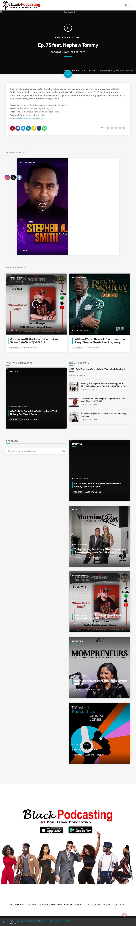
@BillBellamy (37, 118)
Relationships (80, 544)
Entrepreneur (80, 676)
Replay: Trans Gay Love (86, 749)
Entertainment (104, 71)
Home (66, 71)
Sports (77, 610)
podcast (56, 52)
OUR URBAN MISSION (102, 905)
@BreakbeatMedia (22, 118)
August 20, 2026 (89, 405)
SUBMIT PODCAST (65, 905)
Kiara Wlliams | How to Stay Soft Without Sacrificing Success (103, 414)
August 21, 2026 (77, 375)
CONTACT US (119, 905)
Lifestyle (77, 444)
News (74, 707)
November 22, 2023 (74, 52)
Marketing (77, 641)
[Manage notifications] (124, 915)
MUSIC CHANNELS (47, 905)
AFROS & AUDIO (83, 905)
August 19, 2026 (93, 348)
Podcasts (92, 71)
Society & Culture (78, 71)
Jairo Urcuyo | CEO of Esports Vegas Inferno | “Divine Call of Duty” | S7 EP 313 (104, 399)
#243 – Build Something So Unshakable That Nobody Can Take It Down (40, 921)
